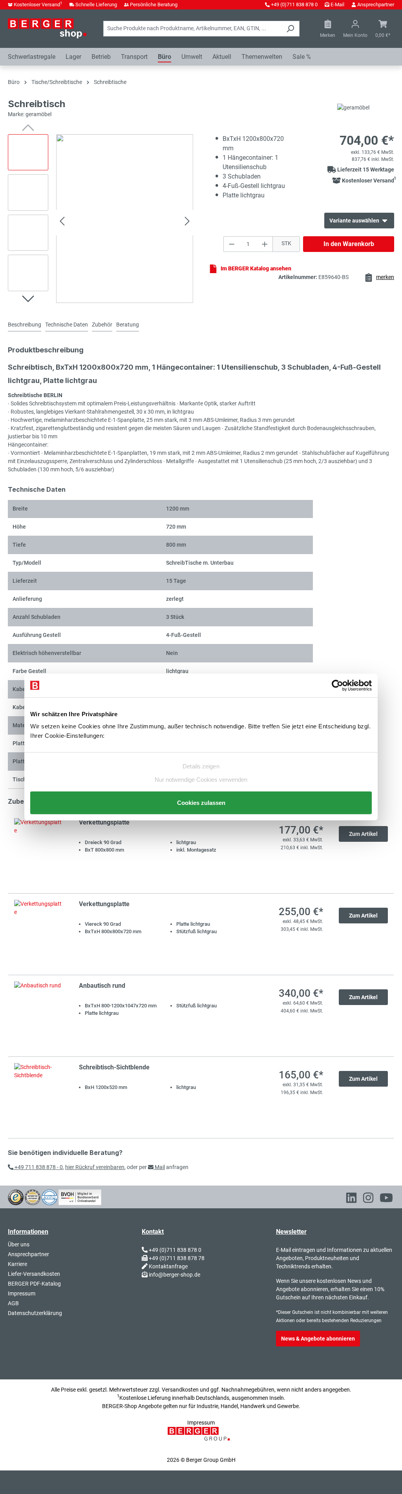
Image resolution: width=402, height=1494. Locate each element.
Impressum (21, 1293)
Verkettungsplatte (104, 822)
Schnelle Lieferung (96, 4)
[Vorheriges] (62, 222)
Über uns (18, 1244)
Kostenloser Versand (38, 4)
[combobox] (192, 28)
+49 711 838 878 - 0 (38, 1167)
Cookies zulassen (201, 802)
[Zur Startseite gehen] (47, 28)
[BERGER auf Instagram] (368, 1199)
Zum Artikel (363, 834)
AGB (13, 1303)
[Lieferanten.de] (32, 1196)
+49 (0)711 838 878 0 (294, 4)
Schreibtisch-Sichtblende (114, 1067)
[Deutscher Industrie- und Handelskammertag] (49, 1196)
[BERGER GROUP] (201, 1438)
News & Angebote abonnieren (318, 1338)
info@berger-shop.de (174, 1274)
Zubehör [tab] (102, 324)
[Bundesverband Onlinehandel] (79, 1196)
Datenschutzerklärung (35, 1313)
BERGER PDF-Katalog (34, 1284)
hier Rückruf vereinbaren (94, 1167)
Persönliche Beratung (153, 4)
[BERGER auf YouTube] (386, 1199)
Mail (159, 1167)
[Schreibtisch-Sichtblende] (38, 1097)
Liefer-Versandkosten (34, 1274)
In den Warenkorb (348, 244)
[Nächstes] (187, 222)
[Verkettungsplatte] (38, 852)
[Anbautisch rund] (38, 1015)
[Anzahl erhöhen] (265, 244)
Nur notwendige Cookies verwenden (201, 779)
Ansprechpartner (375, 4)
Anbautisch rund (102, 985)
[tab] (24, 325)
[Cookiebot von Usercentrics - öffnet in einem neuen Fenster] (337, 685)
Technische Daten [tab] (66, 324)
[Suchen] (290, 28)
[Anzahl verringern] (231, 244)
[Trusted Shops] (16, 1196)
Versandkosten (180, 1389)
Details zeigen (201, 766)
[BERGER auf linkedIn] (351, 1199)
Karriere (17, 1264)
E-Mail (337, 4)
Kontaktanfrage (168, 1266)
